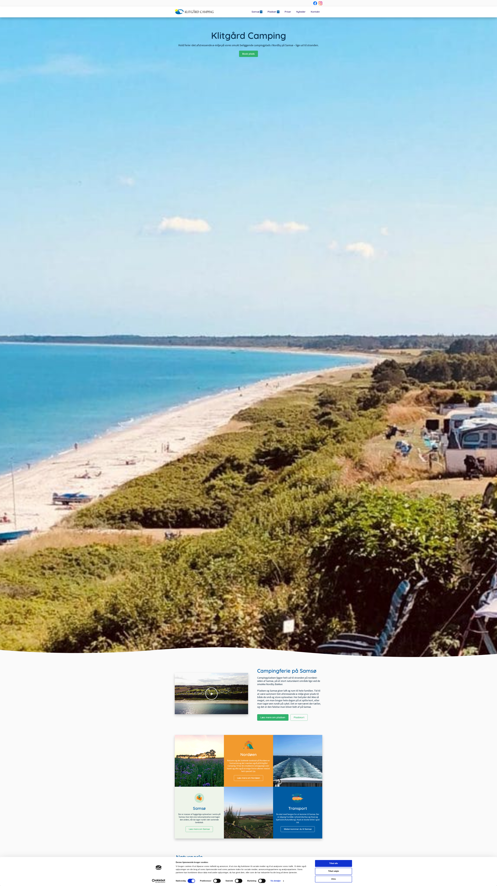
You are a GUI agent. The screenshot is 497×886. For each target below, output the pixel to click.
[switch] (217, 881)
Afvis (333, 879)
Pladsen (272, 11)
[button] (211, 693)
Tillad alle (333, 863)
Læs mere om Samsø (199, 829)
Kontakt (315, 11)
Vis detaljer (276, 881)
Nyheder (301, 11)
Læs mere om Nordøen (248, 778)
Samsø (255, 11)
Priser (288, 11)
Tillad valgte (333, 871)
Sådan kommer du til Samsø (298, 829)
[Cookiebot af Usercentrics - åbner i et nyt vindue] (158, 881)
